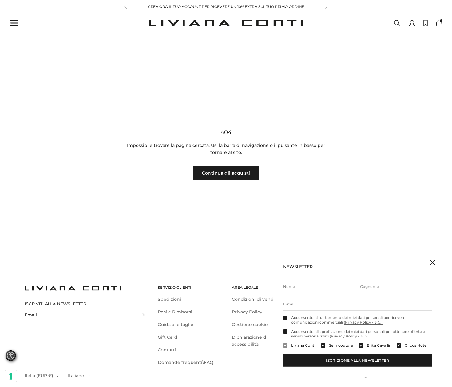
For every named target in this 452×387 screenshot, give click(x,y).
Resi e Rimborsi (175, 312)
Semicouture (341, 345)
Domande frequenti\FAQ (185, 362)
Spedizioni (169, 299)
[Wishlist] (425, 23)
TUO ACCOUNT (187, 6)
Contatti (167, 350)
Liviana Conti (303, 345)
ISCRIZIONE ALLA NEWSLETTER (357, 360)
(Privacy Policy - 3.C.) (363, 322)
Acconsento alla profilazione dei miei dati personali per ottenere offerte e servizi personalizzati (358, 333)
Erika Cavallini (379, 345)
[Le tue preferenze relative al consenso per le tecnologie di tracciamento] (11, 376)
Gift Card (167, 337)
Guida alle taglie (175, 324)
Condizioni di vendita (255, 299)
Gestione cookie (250, 324)
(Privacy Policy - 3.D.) (349, 336)
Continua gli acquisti (226, 173)
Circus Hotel (416, 345)
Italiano (76, 375)
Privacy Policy (247, 312)
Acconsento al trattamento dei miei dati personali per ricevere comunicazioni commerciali (348, 320)
